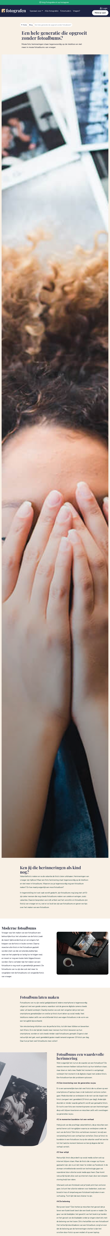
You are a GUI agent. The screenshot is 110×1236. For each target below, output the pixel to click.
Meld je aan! (100, 12)
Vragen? (76, 11)
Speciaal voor (35, 11)
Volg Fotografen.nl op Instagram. (55, 2)
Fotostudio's (65, 11)
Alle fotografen (51, 11)
